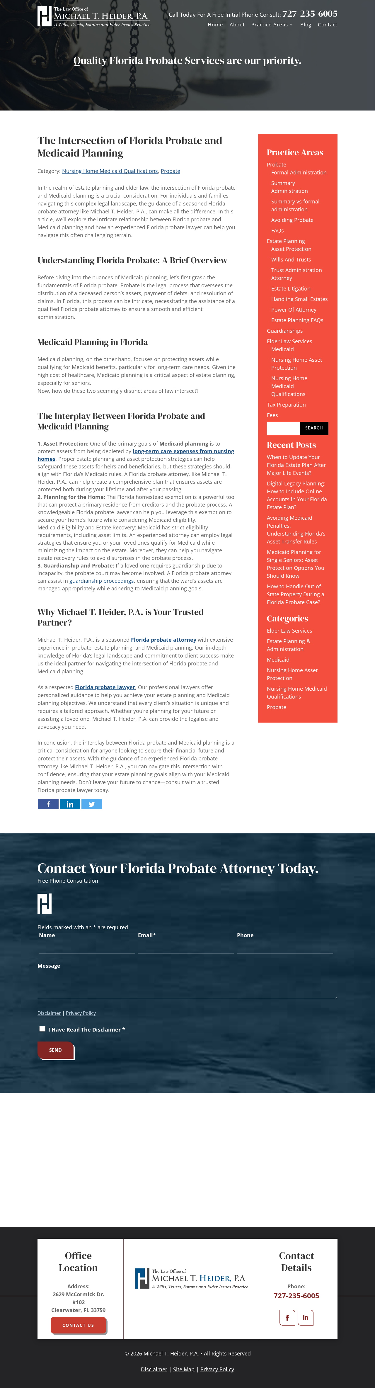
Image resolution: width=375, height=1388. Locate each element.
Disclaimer (49, 1013)
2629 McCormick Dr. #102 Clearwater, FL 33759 (78, 1302)
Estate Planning (286, 240)
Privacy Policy (81, 1013)
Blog (305, 24)
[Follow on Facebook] (287, 1318)
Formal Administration (299, 172)
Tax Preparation (286, 404)
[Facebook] (48, 804)
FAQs (277, 230)
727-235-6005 (310, 13)
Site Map (184, 1369)
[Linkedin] (70, 804)
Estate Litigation (291, 288)
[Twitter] (91, 804)
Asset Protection (291, 248)
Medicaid (282, 349)
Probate (170, 170)
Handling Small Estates (299, 299)
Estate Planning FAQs (297, 320)
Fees (272, 415)
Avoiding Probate (292, 219)
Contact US (78, 1325)
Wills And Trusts (291, 259)
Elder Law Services (289, 341)
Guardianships (285, 330)
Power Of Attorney (293, 309)
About (237, 24)
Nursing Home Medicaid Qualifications (110, 170)
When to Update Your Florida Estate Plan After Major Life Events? (296, 464)
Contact (328, 24)
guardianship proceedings (101, 580)
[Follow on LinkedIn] (305, 1318)
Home (215, 24)
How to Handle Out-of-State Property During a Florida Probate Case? (295, 594)
